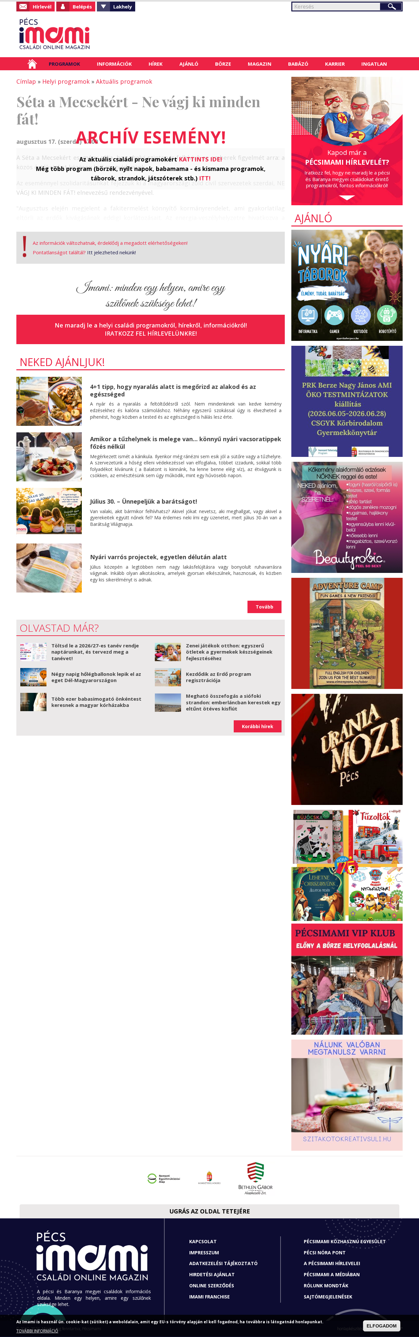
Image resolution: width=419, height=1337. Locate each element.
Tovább (264, 607)
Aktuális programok (124, 81)
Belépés (82, 6)
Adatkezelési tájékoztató (223, 1263)
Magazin (259, 63)
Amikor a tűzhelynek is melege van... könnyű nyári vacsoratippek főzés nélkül (185, 442)
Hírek (156, 63)
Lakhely (122, 6)
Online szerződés (211, 1285)
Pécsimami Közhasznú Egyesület (345, 1241)
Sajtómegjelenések (328, 1297)
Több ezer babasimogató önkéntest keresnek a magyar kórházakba (96, 702)
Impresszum (204, 1252)
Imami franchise (209, 1297)
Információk (114, 63)
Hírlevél (42, 6)
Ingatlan (374, 63)
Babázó (298, 63)
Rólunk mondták (326, 1285)
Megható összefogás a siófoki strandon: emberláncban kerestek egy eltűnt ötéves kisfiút (233, 702)
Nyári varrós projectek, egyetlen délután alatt (158, 557)
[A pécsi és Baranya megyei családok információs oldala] (76, 34)
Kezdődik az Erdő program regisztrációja (218, 677)
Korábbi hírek (257, 726)
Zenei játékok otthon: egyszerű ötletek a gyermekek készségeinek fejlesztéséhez (229, 651)
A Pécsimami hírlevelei (332, 1263)
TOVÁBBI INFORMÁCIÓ (37, 1331)
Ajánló (188, 63)
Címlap (32, 63)
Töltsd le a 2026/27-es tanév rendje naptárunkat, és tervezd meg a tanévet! (95, 651)
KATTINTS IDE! (200, 159)
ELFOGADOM (382, 1326)
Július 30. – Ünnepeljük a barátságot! (143, 501)
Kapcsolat (203, 1241)
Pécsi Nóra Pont (325, 1252)
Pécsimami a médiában (332, 1274)
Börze (223, 63)
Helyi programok (66, 81)
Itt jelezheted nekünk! (111, 252)
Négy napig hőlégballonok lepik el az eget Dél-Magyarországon (96, 677)
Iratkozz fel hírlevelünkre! (151, 333)
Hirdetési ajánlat (212, 1274)
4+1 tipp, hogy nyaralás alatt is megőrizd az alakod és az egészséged (173, 390)
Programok (64, 63)
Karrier (335, 63)
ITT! (204, 178)
